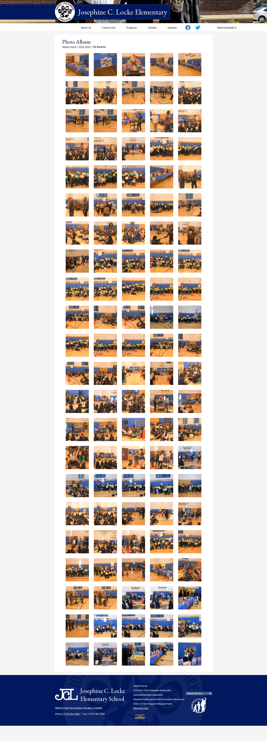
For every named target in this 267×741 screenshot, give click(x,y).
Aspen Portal (140, 685)
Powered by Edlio (139, 716)
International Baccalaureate (148, 694)
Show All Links (140, 708)
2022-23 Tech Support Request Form (152, 703)
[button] (86, 27)
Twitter (197, 27)
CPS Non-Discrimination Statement (152, 690)
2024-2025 (84, 46)
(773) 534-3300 (71, 713)
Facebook (188, 27)
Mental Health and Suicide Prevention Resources (159, 699)
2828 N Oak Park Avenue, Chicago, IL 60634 (78, 707)
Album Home (69, 46)
